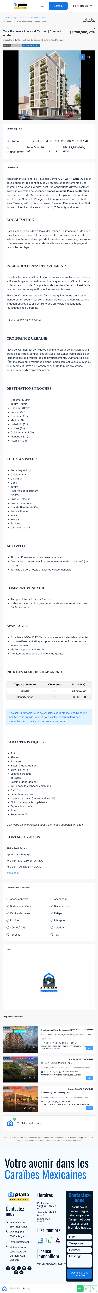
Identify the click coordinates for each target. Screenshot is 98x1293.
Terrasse (15, 934)
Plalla (8, 18)
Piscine (14, 920)
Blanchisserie (62, 906)
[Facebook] (13, 1268)
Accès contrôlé (19, 899)
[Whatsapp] (8, 1268)
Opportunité (16, 45)
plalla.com (13, 872)
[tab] (82, 57)
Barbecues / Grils (20, 906)
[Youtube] (21, 1272)
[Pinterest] (16, 1272)
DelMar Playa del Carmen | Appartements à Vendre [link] (63, 1093)
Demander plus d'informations (79, 1274)
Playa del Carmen (20, 18)
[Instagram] (29, 1268)
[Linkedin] (24, 1268)
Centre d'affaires (20, 913)
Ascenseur (60, 899)
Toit (56, 934)
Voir (89, 1048)
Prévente (6, 45)
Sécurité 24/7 (18, 927)
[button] (42, 6)
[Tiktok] (19, 1268)
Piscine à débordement (31, 45)
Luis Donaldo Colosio (38, 18)
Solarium (59, 927)
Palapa (58, 913)
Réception (60, 920)
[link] (20, 1039)
